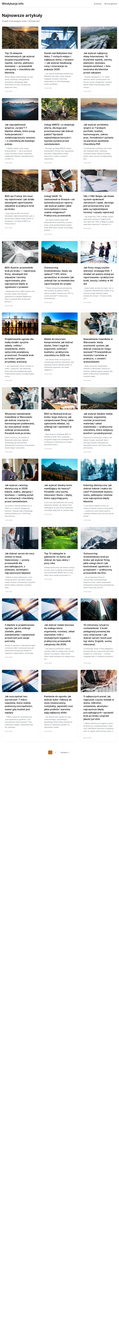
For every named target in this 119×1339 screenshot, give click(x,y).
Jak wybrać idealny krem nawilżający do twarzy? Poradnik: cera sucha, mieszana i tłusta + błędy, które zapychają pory (58, 492)
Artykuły (97, 4)
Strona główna (110, 4)
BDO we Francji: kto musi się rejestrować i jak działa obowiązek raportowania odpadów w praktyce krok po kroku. (19, 202)
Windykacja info (13, 3)
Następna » (65, 752)
